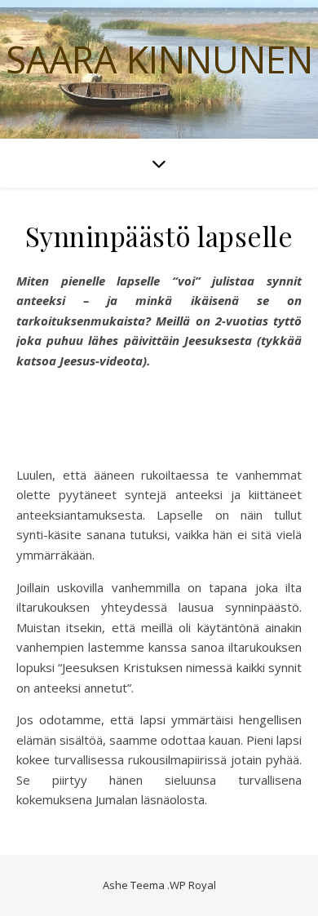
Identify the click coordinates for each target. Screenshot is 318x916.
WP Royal (193, 885)
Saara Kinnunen (159, 59)
